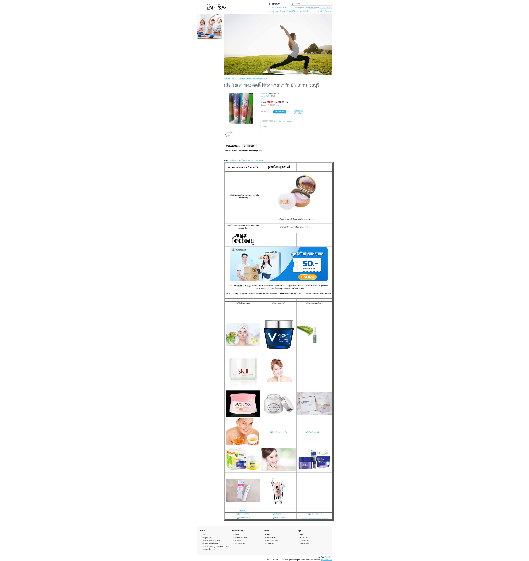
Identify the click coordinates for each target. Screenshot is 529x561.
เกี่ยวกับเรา (206, 535)
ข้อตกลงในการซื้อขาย (210, 544)
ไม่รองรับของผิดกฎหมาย (211, 541)
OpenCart (328, 557)
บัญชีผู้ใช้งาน (293, 11)
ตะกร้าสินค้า (304, 11)
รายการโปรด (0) (280, 11)
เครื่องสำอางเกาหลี (285, 219)
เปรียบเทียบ (298, 113)
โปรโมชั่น (270, 544)
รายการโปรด (298, 111)
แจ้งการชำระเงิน (241, 538)
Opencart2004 (326, 560)
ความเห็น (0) (249, 146)
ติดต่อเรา (238, 535)
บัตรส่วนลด (271, 538)
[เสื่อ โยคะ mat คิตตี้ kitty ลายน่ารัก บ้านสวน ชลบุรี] (241, 124)
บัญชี (301, 535)
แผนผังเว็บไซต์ (240, 544)
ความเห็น (277, 121)
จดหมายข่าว (304, 544)
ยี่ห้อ (268, 535)
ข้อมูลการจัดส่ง (208, 538)
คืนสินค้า (238, 541)
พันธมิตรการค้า (272, 541)
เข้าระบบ (312, 8)
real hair (296, 227)
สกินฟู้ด (300, 219)
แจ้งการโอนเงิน (325, 11)
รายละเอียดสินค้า (233, 146)
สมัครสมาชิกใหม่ (325, 8)
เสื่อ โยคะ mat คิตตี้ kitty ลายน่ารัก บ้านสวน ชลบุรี (249, 79)
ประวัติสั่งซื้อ (304, 538)
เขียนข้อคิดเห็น (288, 121)
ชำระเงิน (314, 11)
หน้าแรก (269, 11)
